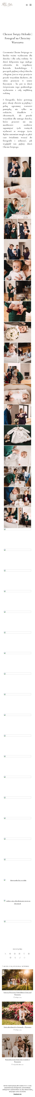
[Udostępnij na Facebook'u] (10, 954)
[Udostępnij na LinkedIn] (19, 954)
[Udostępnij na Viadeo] (20, 958)
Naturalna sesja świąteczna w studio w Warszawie (17, 1061)
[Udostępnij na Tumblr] (15, 958)
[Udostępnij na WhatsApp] (24, 958)
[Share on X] (5, 954)
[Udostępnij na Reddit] (10, 958)
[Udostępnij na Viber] (24, 954)
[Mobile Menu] (30, 5)
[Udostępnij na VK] (29, 954)
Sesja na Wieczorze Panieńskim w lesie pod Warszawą (17, 993)
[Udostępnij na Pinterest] (15, 954)
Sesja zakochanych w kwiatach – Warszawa (17, 1027)
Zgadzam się (17, 1094)
